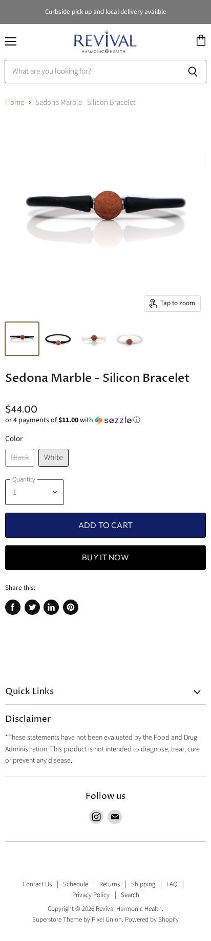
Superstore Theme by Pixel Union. (77, 919)
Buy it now (105, 557)
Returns (109, 884)
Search (130, 895)
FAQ (171, 884)
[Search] (192, 71)
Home (14, 102)
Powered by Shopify (152, 919)
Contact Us (37, 884)
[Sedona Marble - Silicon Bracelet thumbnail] (22, 339)
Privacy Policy (91, 895)
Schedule (75, 884)
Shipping (143, 884)
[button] (105, 420)
